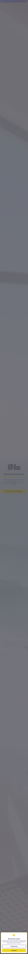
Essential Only (14, 946)
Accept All (14, 950)
